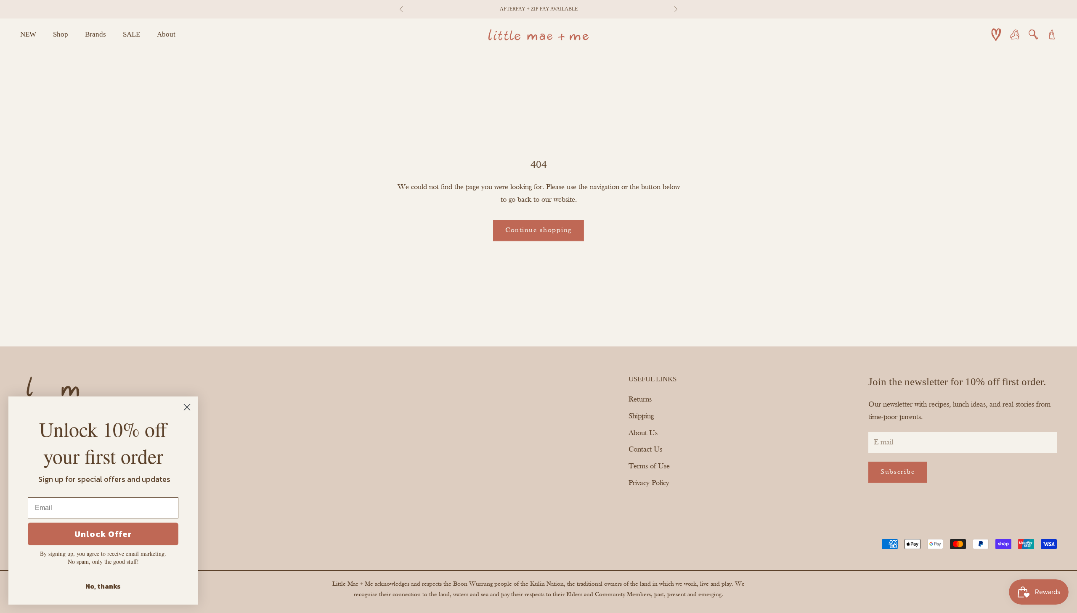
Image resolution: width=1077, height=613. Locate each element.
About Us (643, 433)
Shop (60, 34)
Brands (95, 34)
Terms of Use (649, 466)
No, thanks (103, 586)
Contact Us (645, 450)
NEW (28, 34)
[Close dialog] (187, 407)
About (166, 34)
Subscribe (898, 472)
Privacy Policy (649, 483)
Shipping (641, 416)
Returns (640, 400)
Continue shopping (538, 230)
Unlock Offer (103, 534)
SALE (131, 34)
